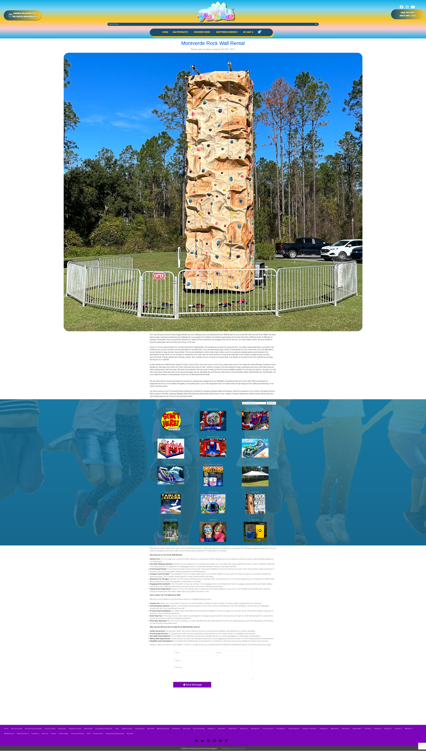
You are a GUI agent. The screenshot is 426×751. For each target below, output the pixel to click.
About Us (45, 733)
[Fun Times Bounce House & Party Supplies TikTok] (226, 740)
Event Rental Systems (238, 748)
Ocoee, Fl (368, 729)
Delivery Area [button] (202, 32)
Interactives (62, 729)
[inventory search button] (316, 24)
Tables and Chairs (171, 492)
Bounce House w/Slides (33, 729)
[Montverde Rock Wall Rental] (213, 192)
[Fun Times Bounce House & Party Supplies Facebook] (196, 740)
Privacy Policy (98, 733)
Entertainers (213, 520)
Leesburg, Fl (324, 729)
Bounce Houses (213, 409)
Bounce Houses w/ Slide (255, 409)
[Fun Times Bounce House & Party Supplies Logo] (216, 12)
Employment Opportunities (115, 733)
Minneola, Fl (346, 729)
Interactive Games (213, 437)
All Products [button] (180, 32)
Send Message (193, 684)
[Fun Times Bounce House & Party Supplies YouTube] (202, 740)
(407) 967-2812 (408, 16)
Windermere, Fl (9, 733)
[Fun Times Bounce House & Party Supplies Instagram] (214, 740)
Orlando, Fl (377, 729)
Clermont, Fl (244, 729)
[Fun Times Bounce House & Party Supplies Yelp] (208, 740)
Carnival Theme (171, 437)
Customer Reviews (77, 733)
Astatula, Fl (211, 729)
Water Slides (171, 464)
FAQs (88, 733)
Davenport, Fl (255, 729)
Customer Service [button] (227, 32)
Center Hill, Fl (232, 729)
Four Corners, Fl (268, 729)
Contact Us (35, 733)
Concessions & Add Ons (103, 729)
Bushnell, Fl (222, 729)
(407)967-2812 (228, 49)
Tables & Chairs (126, 729)
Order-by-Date (171, 409)
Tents (255, 464)
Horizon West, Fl (294, 729)
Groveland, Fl (281, 729)
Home (165, 32)
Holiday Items (213, 492)
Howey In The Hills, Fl (309, 729)
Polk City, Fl (388, 729)
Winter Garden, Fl (23, 733)
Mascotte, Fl (335, 729)
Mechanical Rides (171, 520)
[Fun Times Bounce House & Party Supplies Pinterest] (220, 740)
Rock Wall (255, 492)
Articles (53, 733)
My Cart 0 (248, 32)
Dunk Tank (255, 520)
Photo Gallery (63, 733)
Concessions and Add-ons (213, 464)
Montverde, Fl (357, 729)
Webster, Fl (408, 729)
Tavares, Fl (398, 729)
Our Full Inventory (199, 729)
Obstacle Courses (255, 437)
